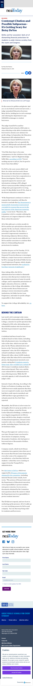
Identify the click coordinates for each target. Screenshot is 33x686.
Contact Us (4, 640)
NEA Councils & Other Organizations (11, 645)
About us (4, 620)
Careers (4, 638)
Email (4, 577)
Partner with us (13, 620)
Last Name (5, 564)
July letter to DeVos (11, 470)
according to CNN (15, 159)
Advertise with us (23, 620)
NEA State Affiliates (7, 643)
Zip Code (5, 571)
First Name (5, 557)
